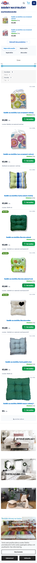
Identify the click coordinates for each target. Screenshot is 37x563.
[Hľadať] (24, 3)
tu (21, 547)
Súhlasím (27, 558)
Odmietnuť (9, 558)
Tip (6, 80)
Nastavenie (18, 552)
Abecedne (24, 53)
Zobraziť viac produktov (17, 42)
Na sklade (8, 72)
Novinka (7, 78)
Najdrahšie (9, 53)
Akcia (7, 75)
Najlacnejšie (24, 48)
